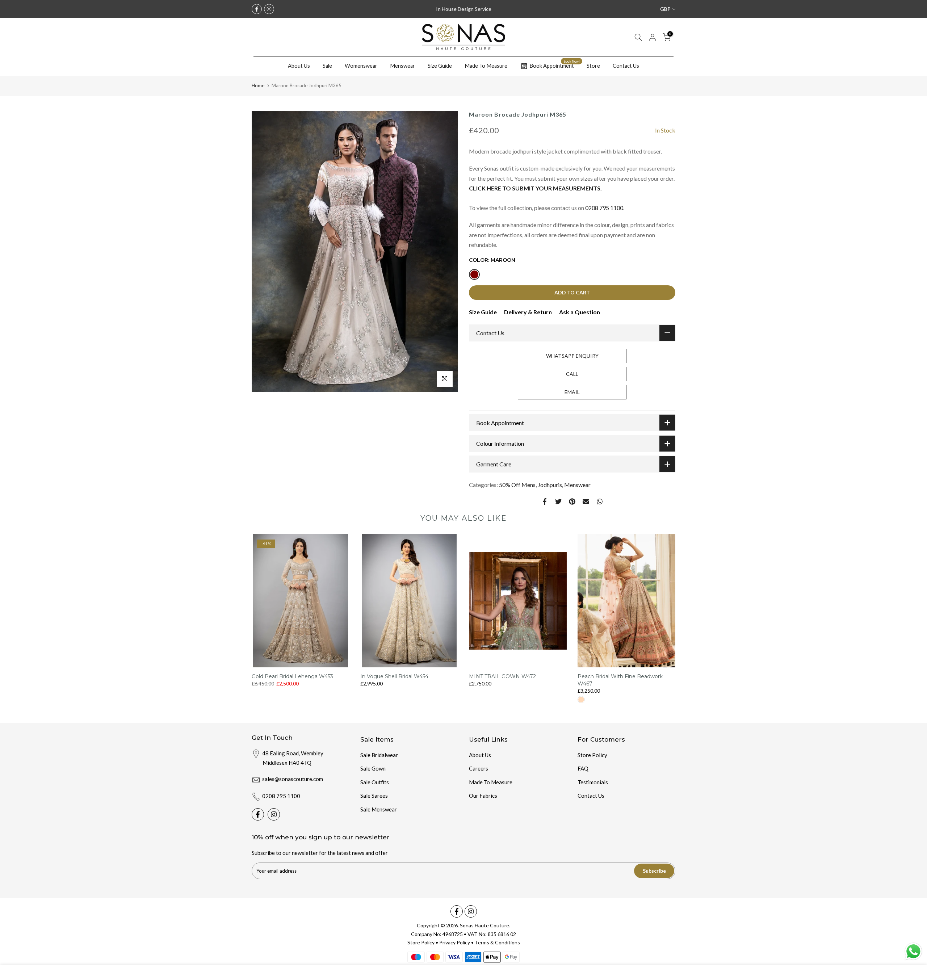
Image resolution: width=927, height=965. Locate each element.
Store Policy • (423, 942)
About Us (299, 66)
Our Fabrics (483, 795)
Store (593, 66)
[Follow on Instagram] (269, 9)
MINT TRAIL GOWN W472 (502, 676)
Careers (478, 768)
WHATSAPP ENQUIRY (572, 356)
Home (258, 85)
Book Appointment (554, 64)
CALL (572, 374)
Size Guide (440, 66)
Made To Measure (486, 66)
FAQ (583, 768)
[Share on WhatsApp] (599, 501)
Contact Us (626, 66)
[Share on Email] (586, 501)
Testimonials (593, 782)
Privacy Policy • (457, 942)
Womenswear (361, 66)
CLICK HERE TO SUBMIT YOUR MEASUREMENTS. (535, 188)
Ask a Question (579, 312)
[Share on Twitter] (558, 501)
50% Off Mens (517, 484)
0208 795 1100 (604, 207)
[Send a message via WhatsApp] (913, 951)
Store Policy (592, 755)
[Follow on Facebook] (257, 9)
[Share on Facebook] (544, 501)
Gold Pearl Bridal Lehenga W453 (292, 676)
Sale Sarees (374, 795)
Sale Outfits (374, 782)
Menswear (402, 66)
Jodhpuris (550, 484)
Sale (327, 66)
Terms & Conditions (497, 942)
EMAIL (572, 392)
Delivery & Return (528, 312)
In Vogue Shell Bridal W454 (394, 676)
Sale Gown (373, 768)
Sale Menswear (378, 809)
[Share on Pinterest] (572, 501)
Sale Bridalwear (379, 755)
